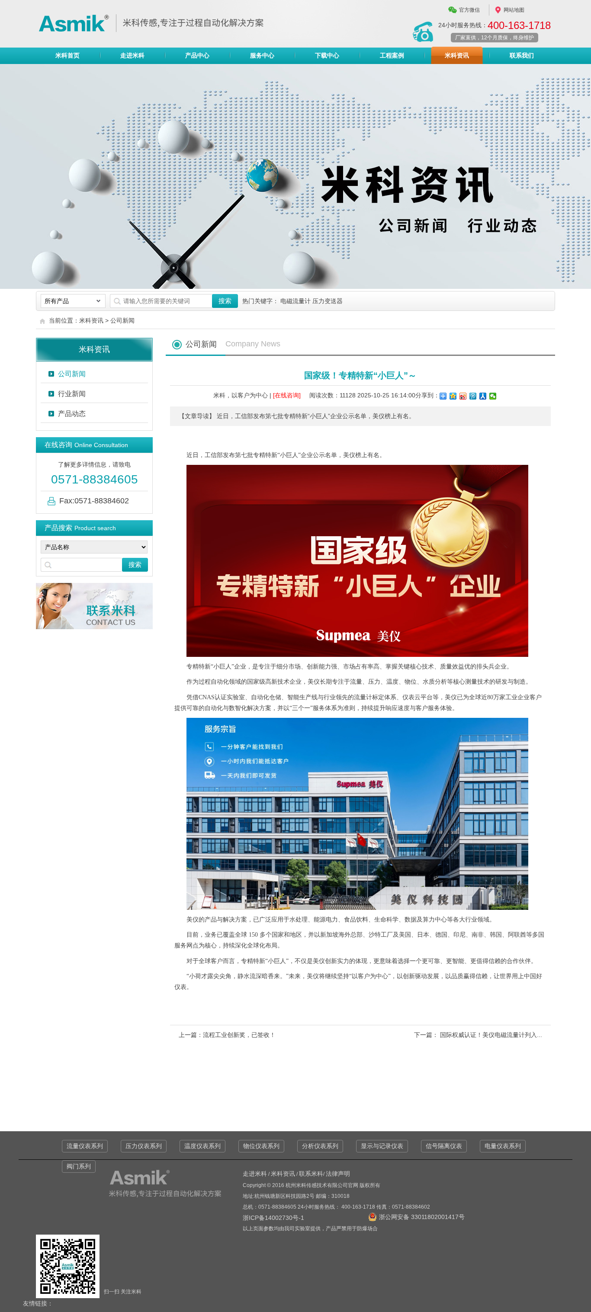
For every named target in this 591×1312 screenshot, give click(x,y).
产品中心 (197, 55)
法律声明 (338, 1173)
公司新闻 (122, 320)
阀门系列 (79, 1166)
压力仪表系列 (143, 1145)
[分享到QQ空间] (453, 396)
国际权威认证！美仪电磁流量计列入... (490, 1034)
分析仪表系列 (320, 1145)
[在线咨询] (287, 395)
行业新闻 (72, 393)
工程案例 (392, 55)
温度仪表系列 (202, 1145)
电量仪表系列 (503, 1145)
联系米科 (311, 1173)
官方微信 (469, 10)
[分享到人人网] (483, 396)
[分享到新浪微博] (463, 396)
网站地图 (514, 10)
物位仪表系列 (261, 1145)
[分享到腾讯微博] (473, 396)
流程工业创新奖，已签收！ (239, 1034)
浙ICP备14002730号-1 (273, 1217)
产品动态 (72, 413)
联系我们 (522, 55)
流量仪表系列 (85, 1145)
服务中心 (262, 55)
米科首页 (67, 55)
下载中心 (327, 55)
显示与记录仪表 (382, 1145)
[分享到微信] (493, 396)
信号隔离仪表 (444, 1145)
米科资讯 (457, 55)
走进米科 (132, 55)
